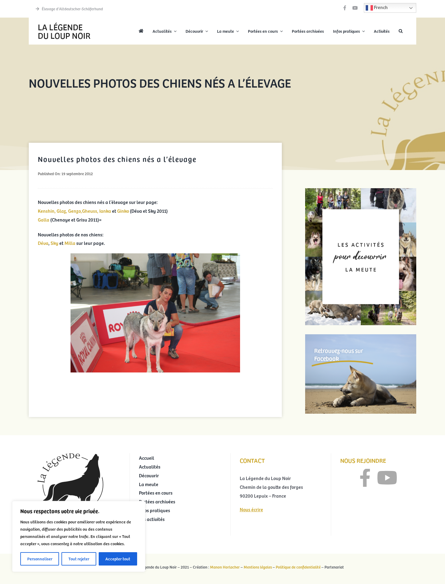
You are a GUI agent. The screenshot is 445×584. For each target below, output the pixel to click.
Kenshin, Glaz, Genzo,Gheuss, (68, 210)
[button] (400, 31)
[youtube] (355, 7)
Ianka (105, 210)
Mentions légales (258, 567)
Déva (43, 242)
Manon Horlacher (225, 567)
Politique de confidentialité (298, 567)
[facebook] (344, 7)
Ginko (123, 210)
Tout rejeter (78, 559)
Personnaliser (39, 559)
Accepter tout (117, 559)
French (380, 7)
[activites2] (360, 190)
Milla (70, 242)
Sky (54, 242)
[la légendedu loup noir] (64, 23)
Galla (43, 219)
